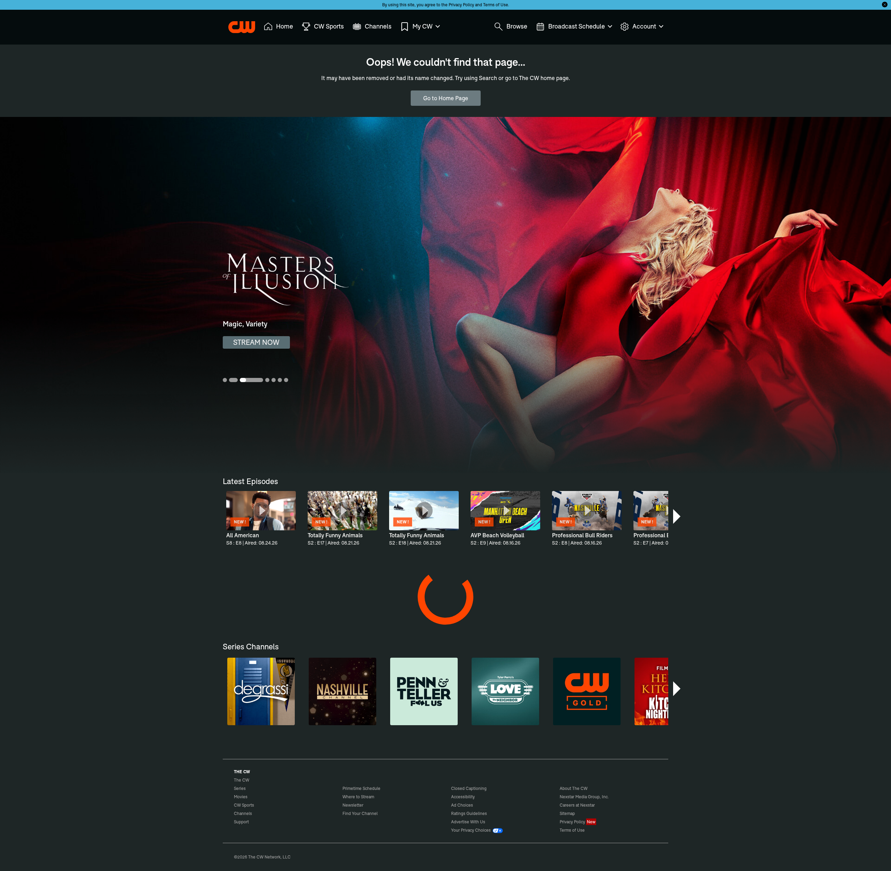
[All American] (252, 721)
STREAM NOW (256, 342)
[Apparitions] (252, 614)
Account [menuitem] (644, 26)
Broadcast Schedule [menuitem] (576, 26)
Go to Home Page (445, 98)
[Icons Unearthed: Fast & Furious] (572, 828)
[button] (677, 516)
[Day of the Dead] (316, 828)
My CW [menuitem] (422, 26)
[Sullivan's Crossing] (572, 721)
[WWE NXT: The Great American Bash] (508, 828)
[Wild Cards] (316, 721)
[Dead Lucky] (444, 614)
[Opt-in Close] (885, 4)
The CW (237, 25)
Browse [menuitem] (516, 26)
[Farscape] (508, 614)
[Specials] (316, 614)
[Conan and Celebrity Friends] (252, 828)
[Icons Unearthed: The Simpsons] (636, 828)
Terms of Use (495, 4)
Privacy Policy (461, 4)
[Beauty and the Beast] (380, 721)
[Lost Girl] (508, 721)
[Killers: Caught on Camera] (380, 614)
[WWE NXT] (636, 721)
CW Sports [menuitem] (329, 26)
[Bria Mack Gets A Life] (380, 828)
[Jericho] (636, 614)
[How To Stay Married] (572, 614)
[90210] (444, 721)
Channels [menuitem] (378, 26)
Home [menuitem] (284, 26)
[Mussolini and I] (444, 828)
